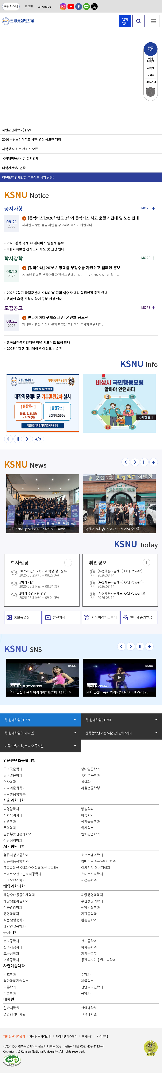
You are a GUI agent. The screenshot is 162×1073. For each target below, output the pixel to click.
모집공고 (13, 308)
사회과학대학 (14, 800)
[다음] (27, 439)
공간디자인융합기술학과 (98, 960)
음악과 (85, 993)
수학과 (85, 974)
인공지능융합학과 (16, 861)
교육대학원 (89, 1014)
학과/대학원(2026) (98, 720)
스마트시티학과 (92, 874)
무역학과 (9, 828)
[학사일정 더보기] (68, 562)
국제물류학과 (90, 821)
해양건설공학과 (14, 926)
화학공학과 (89, 947)
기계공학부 (89, 953)
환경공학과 (89, 920)
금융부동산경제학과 (17, 834)
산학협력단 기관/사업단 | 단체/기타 (108, 733)
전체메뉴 (153, 21)
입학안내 (125, 21)
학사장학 (13, 258)
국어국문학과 (12, 769)
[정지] (18, 439)
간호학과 (9, 974)
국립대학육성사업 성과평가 (20, 158)
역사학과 (9, 781)
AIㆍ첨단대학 (14, 846)
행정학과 (87, 809)
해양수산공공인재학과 (19, 894)
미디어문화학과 (14, 788)
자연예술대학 (14, 966)
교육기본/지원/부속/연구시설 (23, 746)
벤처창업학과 (90, 834)
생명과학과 (11, 913)
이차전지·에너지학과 (95, 867)
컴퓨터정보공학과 (16, 855)
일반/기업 (151, 82)
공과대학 (10, 932)
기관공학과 (89, 913)
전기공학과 (89, 941)
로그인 (29, 6)
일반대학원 (11, 1008)
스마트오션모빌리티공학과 (22, 874)
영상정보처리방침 (40, 1036)
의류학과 (9, 987)
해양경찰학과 (90, 907)
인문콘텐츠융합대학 (19, 761)
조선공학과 (89, 880)
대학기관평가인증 (14, 167)
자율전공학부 (90, 788)
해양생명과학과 (92, 894)
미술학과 (9, 993)
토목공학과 (11, 953)
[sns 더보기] (149, 646)
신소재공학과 (12, 947)
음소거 (6, 91)
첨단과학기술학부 (16, 980)
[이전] (8, 439)
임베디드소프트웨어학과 (98, 861)
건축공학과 (11, 960)
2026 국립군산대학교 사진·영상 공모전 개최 (31, 139)
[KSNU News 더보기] (153, 462)
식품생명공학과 (14, 920)
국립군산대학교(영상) (16, 129)
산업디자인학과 (92, 987)
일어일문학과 (12, 775)
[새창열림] (63, 6)
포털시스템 (11, 6)
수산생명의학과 (92, 901)
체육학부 (87, 980)
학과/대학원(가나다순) (19, 733)
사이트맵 (102, 1036)
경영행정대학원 (14, 1014)
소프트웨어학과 (92, 855)
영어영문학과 (90, 769)
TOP (150, 91)
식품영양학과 (12, 907)
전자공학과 (11, 941)
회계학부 (87, 828)
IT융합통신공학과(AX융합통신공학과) (30, 867)
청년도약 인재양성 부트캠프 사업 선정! (28, 177)
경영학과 (9, 821)
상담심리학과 (12, 840)
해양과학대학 (14, 886)
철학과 (85, 781)
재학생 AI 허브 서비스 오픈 (20, 148)
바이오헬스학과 (14, 880)
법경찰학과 (11, 809)
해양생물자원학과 (16, 901)
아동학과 (87, 815)
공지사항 (13, 208)
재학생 (150, 68)
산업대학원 (89, 1008)
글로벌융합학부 (14, 794)
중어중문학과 (90, 775)
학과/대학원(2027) (17, 720)
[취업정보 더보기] (146, 562)
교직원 (150, 75)
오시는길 (87, 1036)
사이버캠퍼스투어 (66, 1036)
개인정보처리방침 (14, 1036)
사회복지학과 (12, 815)
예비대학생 (150, 60)
